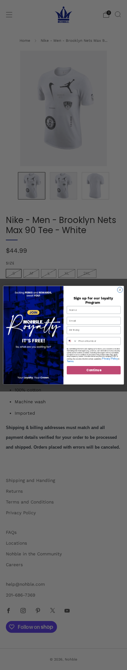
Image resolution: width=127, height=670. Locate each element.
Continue (93, 370)
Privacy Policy (110, 358)
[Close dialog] (120, 290)
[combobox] (72, 340)
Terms (70, 361)
